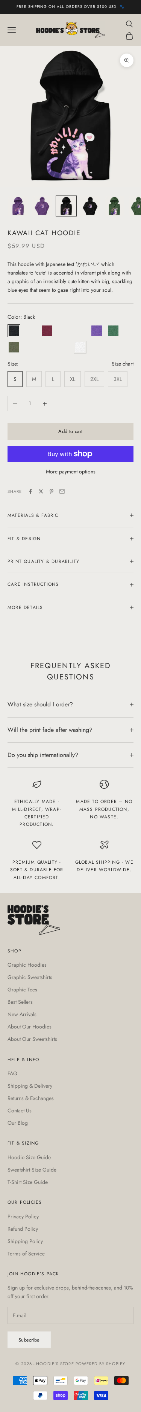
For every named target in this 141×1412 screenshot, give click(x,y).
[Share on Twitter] (41, 491)
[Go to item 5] (114, 206)
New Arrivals (22, 1014)
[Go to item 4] (90, 206)
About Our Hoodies (30, 1026)
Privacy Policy (23, 1216)
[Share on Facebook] (30, 491)
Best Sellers (20, 1002)
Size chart (122, 363)
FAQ (12, 1073)
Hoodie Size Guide (29, 1157)
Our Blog (18, 1123)
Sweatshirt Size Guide (32, 1169)
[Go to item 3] (66, 206)
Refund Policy (23, 1229)
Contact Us (20, 1110)
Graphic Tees (22, 989)
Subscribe (29, 1339)
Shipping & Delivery (30, 1086)
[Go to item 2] (42, 206)
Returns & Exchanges (31, 1098)
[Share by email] (62, 491)
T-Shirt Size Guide (28, 1182)
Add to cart (70, 431)
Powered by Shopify (101, 1364)
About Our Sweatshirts (32, 1039)
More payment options (71, 471)
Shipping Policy (25, 1241)
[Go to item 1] (18, 206)
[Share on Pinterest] (52, 491)
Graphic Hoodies (27, 965)
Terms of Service (26, 1253)
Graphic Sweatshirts (30, 977)
